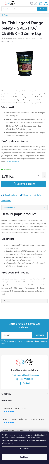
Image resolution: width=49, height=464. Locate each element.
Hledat (42, 9)
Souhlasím (24, 457)
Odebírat (39, 335)
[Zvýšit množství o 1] (44, 173)
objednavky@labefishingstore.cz (26, 375)
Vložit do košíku (26, 184)
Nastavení (24, 449)
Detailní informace (12, 162)
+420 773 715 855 (26, 379)
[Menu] (46, 3)
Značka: (6, 201)
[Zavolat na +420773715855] (31, 3)
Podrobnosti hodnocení (33, 38)
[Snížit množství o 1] (44, 176)
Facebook (26, 383)
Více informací (8, 443)
